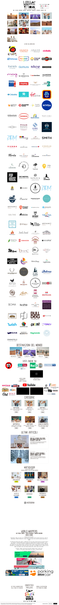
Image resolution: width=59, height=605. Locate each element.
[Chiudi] (58, 603)
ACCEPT (55, 603)
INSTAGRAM (30, 502)
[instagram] (40, 4)
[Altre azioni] (46, 436)
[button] (34, 10)
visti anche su (29, 361)
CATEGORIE (29, 397)
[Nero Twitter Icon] (45, 4)
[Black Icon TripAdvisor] (47, 4)
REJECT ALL (50, 603)
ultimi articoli (29, 432)
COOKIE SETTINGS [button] (45, 603)
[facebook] (41, 4)
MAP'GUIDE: (16, 407)
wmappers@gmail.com (29, 588)
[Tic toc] (43, 4)
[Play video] (23, 374)
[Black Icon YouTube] (48, 4)
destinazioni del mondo (29, 345)
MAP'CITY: (29, 407)
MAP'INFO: (42, 407)
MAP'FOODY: (30, 424)
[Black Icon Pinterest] (44, 4)
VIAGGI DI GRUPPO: (43, 424)
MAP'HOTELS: (16, 424)
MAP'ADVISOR (29, 467)
